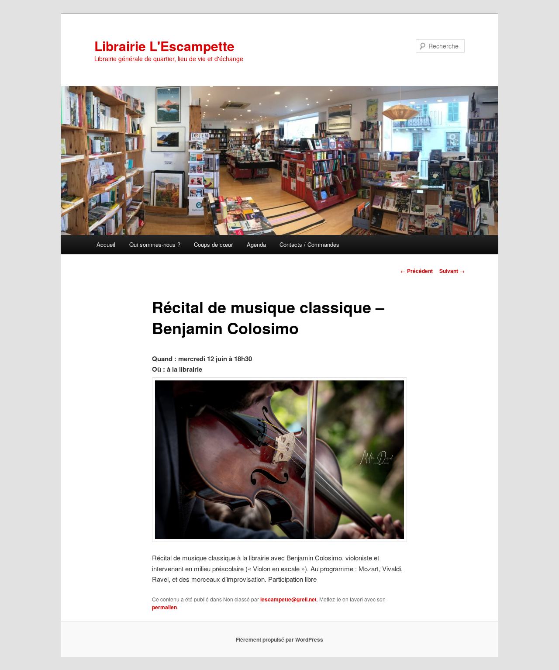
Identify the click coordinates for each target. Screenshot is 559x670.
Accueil (106, 244)
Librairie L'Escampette (164, 45)
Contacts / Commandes (309, 244)
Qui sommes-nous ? (154, 244)
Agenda (256, 244)
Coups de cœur (213, 244)
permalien (164, 607)
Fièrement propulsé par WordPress (279, 639)
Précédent (416, 271)
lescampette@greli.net (288, 599)
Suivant (452, 271)
